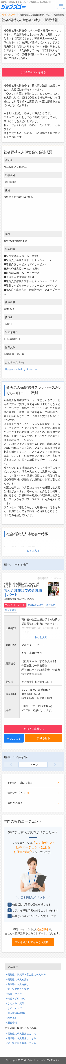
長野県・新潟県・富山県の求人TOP (27, 974)
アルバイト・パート (15, 605)
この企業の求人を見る (33, 72)
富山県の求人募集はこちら (22, 1043)
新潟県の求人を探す (18, 984)
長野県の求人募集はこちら (22, 1033)
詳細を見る (43, 738)
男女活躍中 (10, 610)
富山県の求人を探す (18, 989)
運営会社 (12, 1022)
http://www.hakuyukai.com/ (21, 369)
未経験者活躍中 (35, 605)
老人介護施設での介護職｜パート (23, 592)
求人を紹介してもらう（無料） (33, 942)
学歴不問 (50, 605)
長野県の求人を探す (18, 979)
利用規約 (12, 1017)
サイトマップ (15, 1008)
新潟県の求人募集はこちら (22, 1038)
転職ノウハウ (15, 993)
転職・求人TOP (9, 15)
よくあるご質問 (16, 1003)
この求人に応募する (33, 728)
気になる (15, 738)
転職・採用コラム (17, 998)
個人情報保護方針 (17, 1013)
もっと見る (33, 550)
